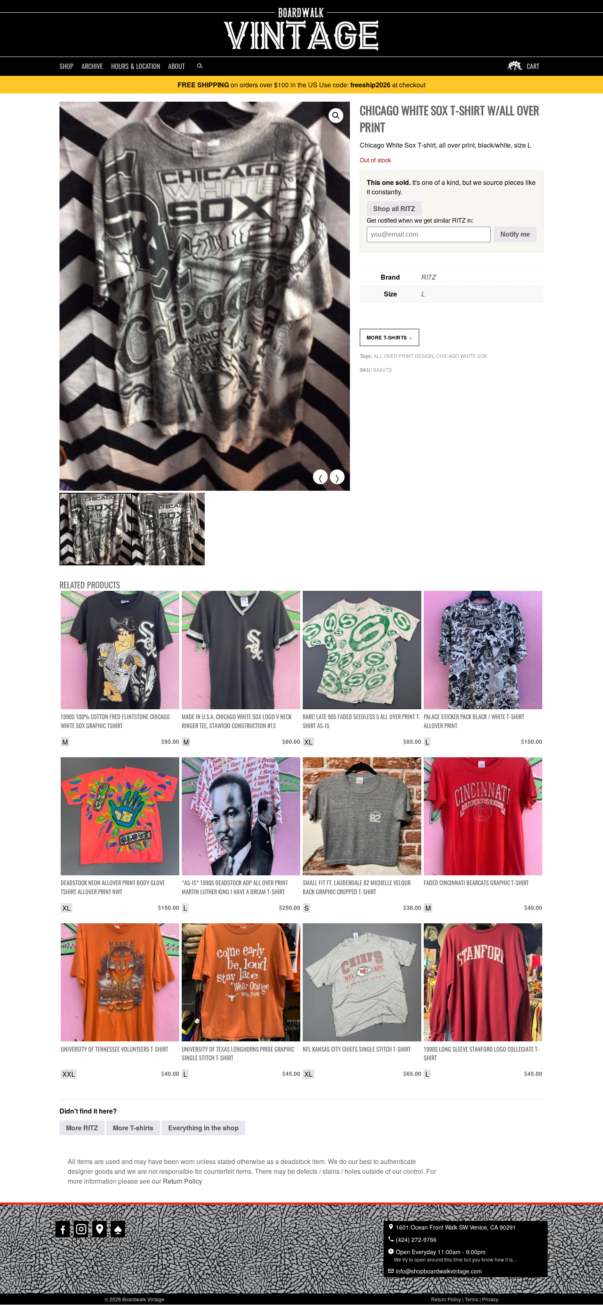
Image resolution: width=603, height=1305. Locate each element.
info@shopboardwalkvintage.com (438, 1271)
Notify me (515, 234)
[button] (336, 115)
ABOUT (176, 66)
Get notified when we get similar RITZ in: (420, 220)
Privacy (490, 1299)
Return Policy (182, 1181)
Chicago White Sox (461, 355)
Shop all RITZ (394, 208)
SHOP (66, 66)
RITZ (428, 277)
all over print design (404, 355)
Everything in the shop (203, 1127)
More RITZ (82, 1127)
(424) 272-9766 (415, 1239)
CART (533, 66)
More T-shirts (389, 337)
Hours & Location (135, 66)
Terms (471, 1299)
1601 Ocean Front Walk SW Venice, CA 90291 (455, 1227)
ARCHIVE (92, 66)
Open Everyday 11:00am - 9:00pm (455, 1254)
